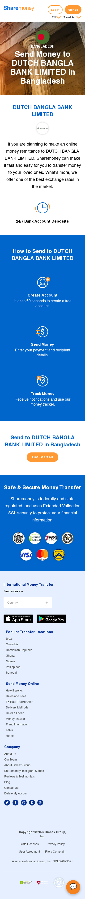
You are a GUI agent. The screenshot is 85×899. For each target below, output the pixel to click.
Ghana (10, 656)
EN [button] (54, 17)
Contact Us (11, 788)
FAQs (9, 730)
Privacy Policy (56, 844)
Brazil (9, 639)
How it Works (14, 691)
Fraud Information (17, 725)
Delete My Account (16, 794)
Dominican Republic (19, 650)
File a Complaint (55, 852)
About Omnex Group (17, 765)
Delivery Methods (17, 708)
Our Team (10, 760)
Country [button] (12, 603)
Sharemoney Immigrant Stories (24, 771)
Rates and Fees (16, 696)
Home (10, 736)
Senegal (11, 673)
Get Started (42, 457)
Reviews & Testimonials (19, 777)
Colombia (12, 645)
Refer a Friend (15, 713)
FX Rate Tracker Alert (19, 702)
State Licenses (29, 844)
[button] (72, 17)
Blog (7, 782)
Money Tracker (15, 719)
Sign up (73, 9)
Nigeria (10, 661)
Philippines (13, 667)
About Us (10, 754)
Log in (55, 9)
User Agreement (29, 852)
